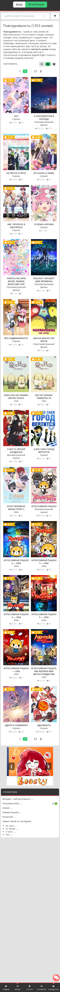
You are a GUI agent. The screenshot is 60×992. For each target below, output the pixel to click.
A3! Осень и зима (44, 173)
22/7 (16, 116)
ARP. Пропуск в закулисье (16, 226)
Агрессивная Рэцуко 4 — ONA (16, 616)
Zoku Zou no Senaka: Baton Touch (16, 397)
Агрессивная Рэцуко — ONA (16, 670)
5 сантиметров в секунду (44, 117)
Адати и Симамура (16, 725)
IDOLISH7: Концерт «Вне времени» (44, 280)
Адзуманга (44, 725)
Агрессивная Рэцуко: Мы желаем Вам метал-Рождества (44, 671)
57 (35, 71)
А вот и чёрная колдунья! (16, 451)
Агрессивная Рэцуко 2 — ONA (16, 562)
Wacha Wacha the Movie (43, 340)
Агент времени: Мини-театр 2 (16, 508)
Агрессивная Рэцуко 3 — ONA (43, 562)
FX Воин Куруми (44, 224)
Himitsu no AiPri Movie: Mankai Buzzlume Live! (16, 281)
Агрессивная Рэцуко (43, 506)
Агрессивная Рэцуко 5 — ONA (43, 616)
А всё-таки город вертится (44, 451)
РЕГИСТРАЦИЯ (36, 4)
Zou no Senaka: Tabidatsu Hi (44, 397)
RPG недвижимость (16, 338)
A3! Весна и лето (16, 173)
